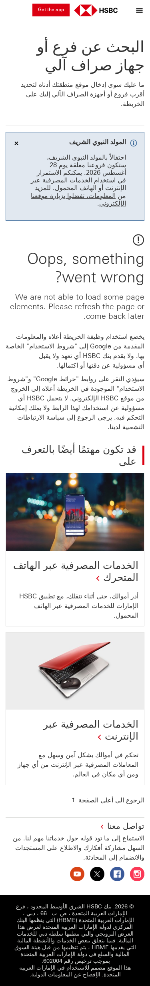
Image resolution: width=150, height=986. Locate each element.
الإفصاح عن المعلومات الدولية (65, 974)
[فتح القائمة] (137, 10)
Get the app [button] (51, 9)
